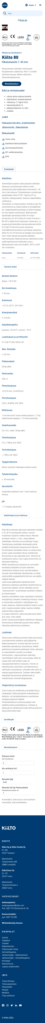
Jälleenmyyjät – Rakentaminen (15, 127)
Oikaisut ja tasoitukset (11, 52)
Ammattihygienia (9, 952)
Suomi (31, 5)
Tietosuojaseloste (9, 984)
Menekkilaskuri (11, 83)
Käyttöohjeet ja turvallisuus (15, 515)
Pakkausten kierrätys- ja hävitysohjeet (18, 122)
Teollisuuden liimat (10, 949)
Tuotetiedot (9, 169)
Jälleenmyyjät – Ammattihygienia (16, 957)
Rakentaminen (8, 946)
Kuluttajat (6, 960)
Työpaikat (6, 940)
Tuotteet (5, 943)
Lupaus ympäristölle (10, 966)
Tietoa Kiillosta (8, 981)
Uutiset (5, 937)
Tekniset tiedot (10, 266)
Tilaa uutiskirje (8, 995)
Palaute (5, 989)
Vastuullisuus (7, 963)
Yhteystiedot (7, 986)
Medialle (6, 992)
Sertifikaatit (9, 719)
